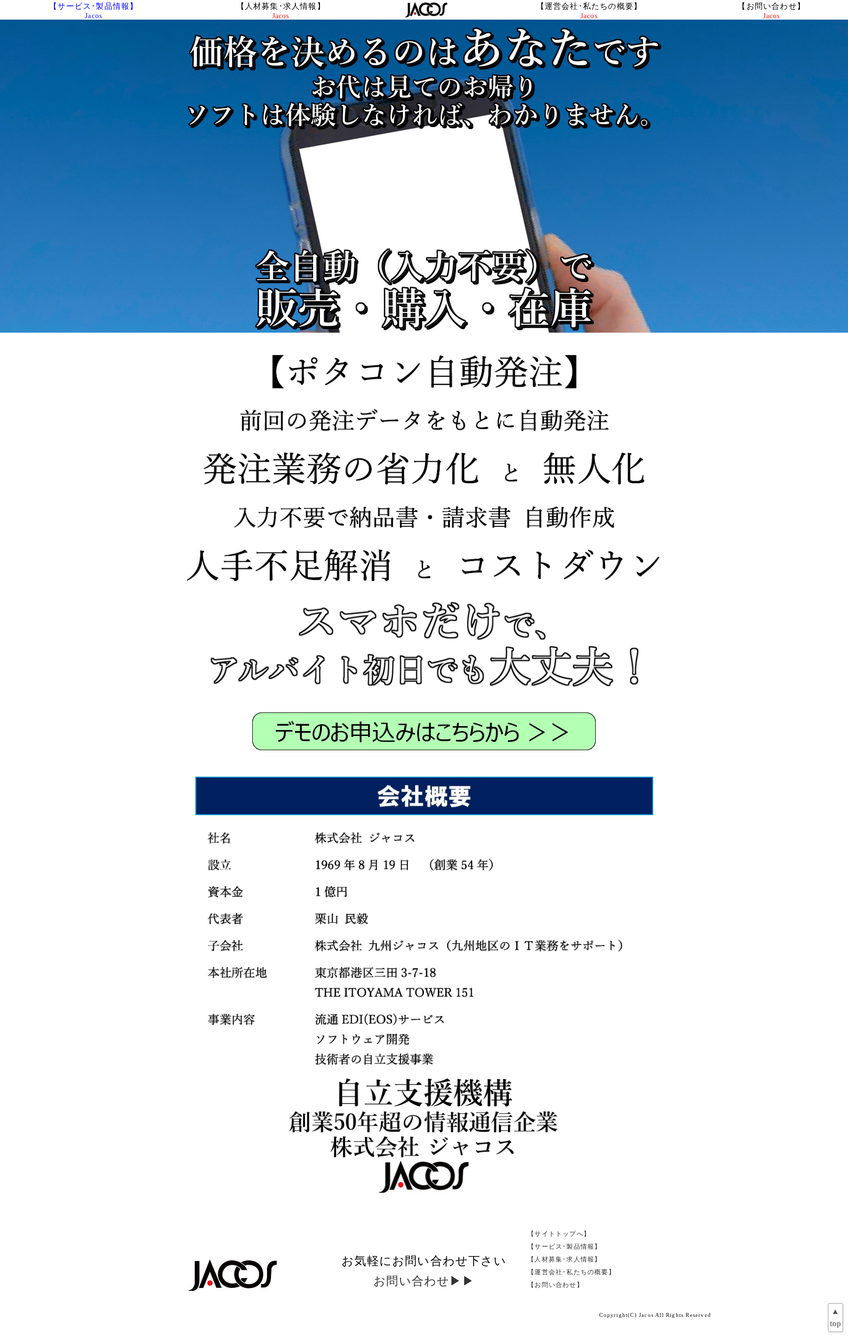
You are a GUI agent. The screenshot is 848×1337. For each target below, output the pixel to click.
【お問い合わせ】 (771, 11)
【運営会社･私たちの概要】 (589, 11)
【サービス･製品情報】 (93, 11)
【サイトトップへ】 (559, 1234)
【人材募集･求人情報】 (281, 11)
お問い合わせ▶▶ (424, 1281)
